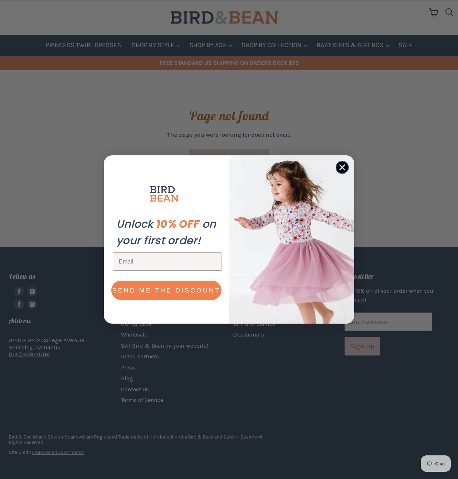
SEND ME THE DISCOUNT (166, 290)
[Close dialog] (342, 167)
